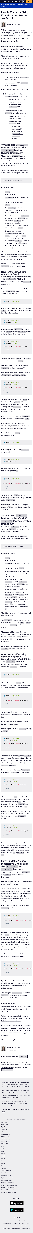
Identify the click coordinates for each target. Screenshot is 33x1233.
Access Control (5, 1141)
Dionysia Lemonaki (14, 24)
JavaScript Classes (6, 1170)
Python (3, 1163)
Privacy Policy (6, 1228)
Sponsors (6, 1226)
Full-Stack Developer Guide (8, 1190)
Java (2, 1148)
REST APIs (4, 1122)
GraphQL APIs (5, 1136)
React (3, 1153)
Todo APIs (4, 1168)
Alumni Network (7, 1223)
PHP (2, 1146)
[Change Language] (20, 1)
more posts (13, 1050)
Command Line (5, 1134)
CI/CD (3, 1156)
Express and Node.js (6, 1175)
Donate (28, 1)
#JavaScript (14, 10)
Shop (22, 1223)
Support (28, 1223)
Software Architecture (7, 1182)
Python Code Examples (7, 1178)
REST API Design (6, 1144)
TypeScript (4, 1127)
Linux (2, 1151)
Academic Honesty (14, 1226)
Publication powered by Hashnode (14, 1220)
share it (23, 1057)
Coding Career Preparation (8, 1187)
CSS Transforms (5, 1139)
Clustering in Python (6, 1180)
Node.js (3, 1165)
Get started (7, 1070)
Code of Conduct (25, 1226)
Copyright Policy (26, 1228)
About (25, 1220)
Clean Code (4, 1124)
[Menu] (24, 1)
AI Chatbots (4, 1131)
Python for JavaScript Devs (8, 1192)
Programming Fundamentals (9, 1185)
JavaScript (4, 1129)
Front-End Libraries (6, 1173)
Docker (3, 1158)
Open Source (16, 1223)
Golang (3, 1161)
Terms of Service (16, 1228)
